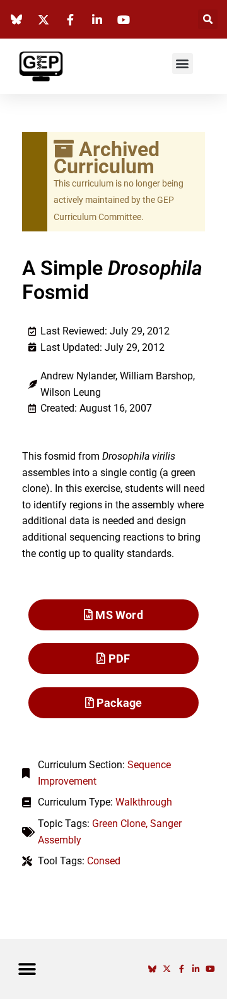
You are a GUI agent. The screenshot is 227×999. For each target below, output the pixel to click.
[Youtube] (210, 969)
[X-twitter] (167, 969)
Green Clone (119, 824)
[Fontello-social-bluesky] (152, 969)
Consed (103, 861)
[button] (208, 19)
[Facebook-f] (181, 969)
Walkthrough (143, 802)
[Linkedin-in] (196, 969)
